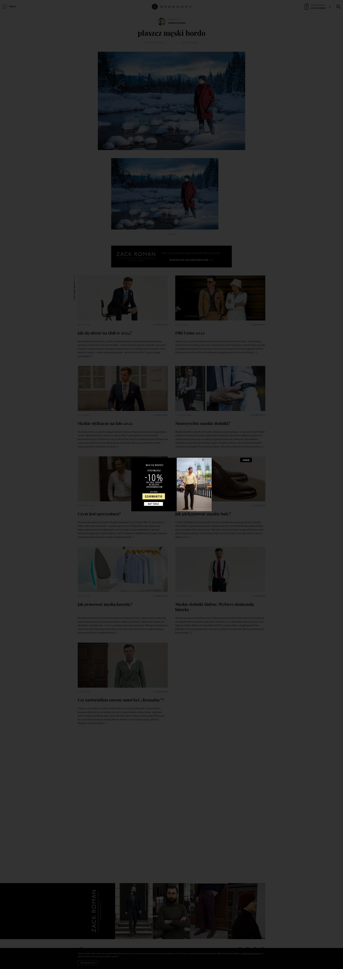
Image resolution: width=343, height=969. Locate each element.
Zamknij (246, 460)
